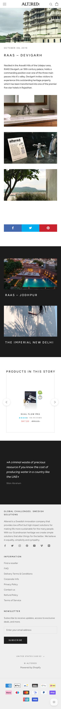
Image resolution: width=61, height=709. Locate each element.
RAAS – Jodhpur (21, 295)
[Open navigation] (4, 4)
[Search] (50, 4)
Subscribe (15, 640)
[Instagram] (20, 545)
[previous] (6, 402)
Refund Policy (11, 595)
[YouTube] (34, 545)
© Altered (30, 663)
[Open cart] (56, 4)
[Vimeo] (42, 545)
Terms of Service (12, 600)
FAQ (6, 568)
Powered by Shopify (30, 667)
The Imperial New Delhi (29, 342)
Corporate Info (11, 579)
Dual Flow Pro (30, 414)
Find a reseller (11, 563)
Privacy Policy (11, 584)
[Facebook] (5, 545)
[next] (54, 402)
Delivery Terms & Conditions (18, 573)
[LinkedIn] (49, 545)
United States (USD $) (29, 656)
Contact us (9, 589)
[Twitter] (12, 545)
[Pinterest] (27, 545)
